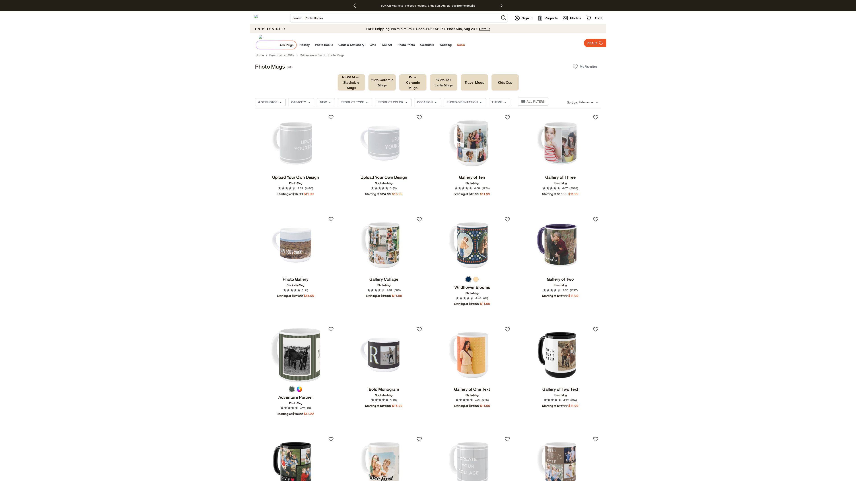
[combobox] (395, 18)
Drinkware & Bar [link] (311, 55)
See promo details (463, 6)
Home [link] (259, 55)
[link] (351, 82)
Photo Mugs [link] (335, 55)
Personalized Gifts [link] (281, 55)
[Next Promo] (501, 5)
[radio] (468, 279)
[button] (504, 18)
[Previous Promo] (356, 6)
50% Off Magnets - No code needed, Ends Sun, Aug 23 (415, 6)
